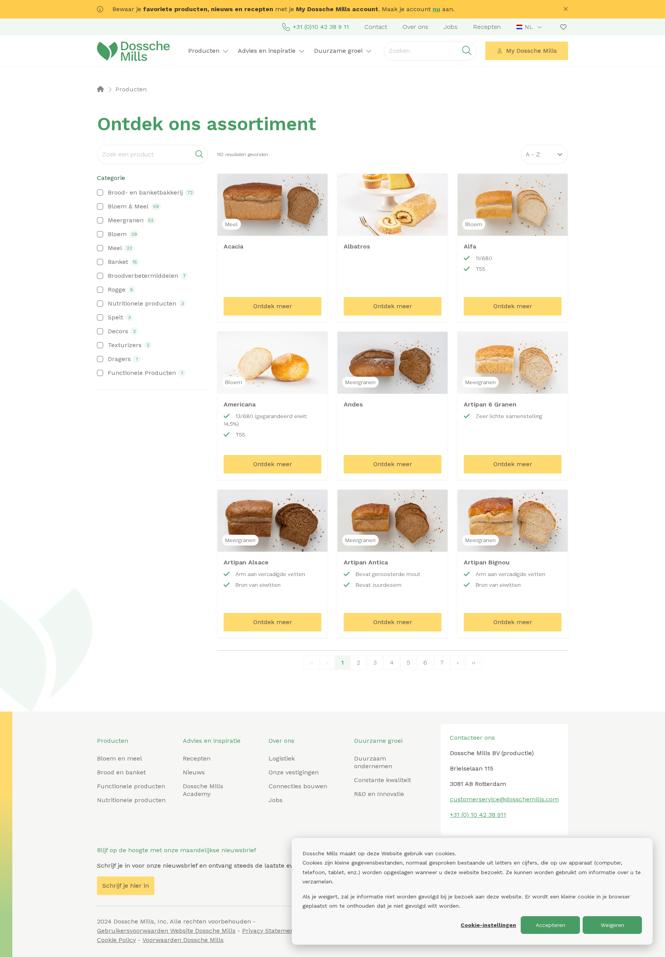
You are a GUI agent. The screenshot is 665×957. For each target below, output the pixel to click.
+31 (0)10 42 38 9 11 (321, 26)
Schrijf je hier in (125, 885)
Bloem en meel (119, 758)
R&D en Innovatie (379, 794)
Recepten (487, 26)
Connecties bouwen (298, 786)
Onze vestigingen (294, 772)
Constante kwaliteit (382, 780)
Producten (112, 740)
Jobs (451, 26)
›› (474, 662)
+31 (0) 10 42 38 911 (478, 814)
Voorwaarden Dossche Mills (183, 940)
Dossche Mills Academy (203, 790)
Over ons (415, 26)
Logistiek (282, 758)
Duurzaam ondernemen (373, 762)
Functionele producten (131, 786)
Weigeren (612, 925)
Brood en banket (121, 772)
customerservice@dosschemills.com (504, 799)
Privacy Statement (269, 930)
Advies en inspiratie (212, 740)
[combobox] (529, 27)
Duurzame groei (378, 740)
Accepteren (550, 925)
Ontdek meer (272, 306)
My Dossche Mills (531, 50)
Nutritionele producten (131, 800)
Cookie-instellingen (488, 925)
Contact (375, 26)
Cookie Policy (116, 940)
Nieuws (194, 772)
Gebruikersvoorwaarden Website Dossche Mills (166, 930)
